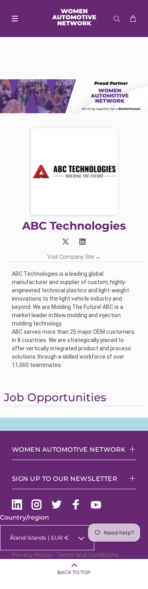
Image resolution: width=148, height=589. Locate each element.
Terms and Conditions (87, 554)
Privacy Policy (32, 554)
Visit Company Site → (74, 257)
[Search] (118, 19)
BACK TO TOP (74, 572)
